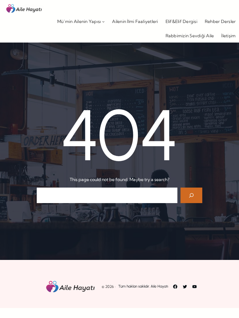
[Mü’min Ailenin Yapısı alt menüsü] (103, 21)
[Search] (191, 195)
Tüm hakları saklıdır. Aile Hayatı (143, 286)
